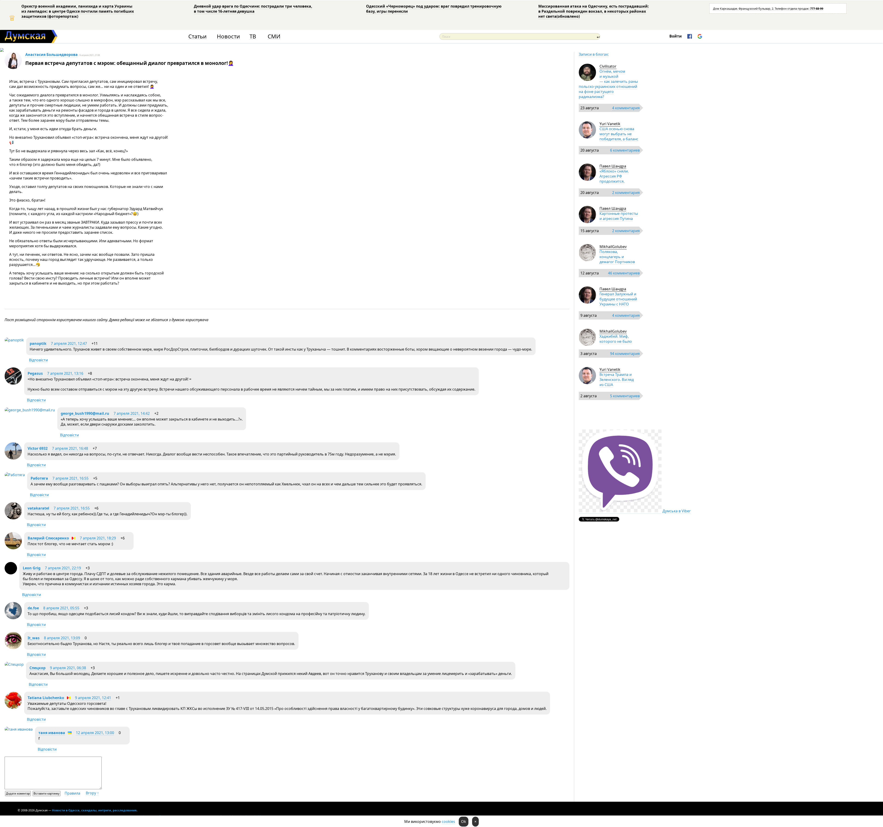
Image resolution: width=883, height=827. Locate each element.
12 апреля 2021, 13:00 (95, 732)
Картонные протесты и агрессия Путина (618, 216)
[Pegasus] (13, 383)
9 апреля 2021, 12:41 (93, 697)
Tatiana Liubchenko (46, 697)
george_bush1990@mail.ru (85, 413)
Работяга (39, 478)
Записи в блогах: (594, 54)
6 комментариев (625, 150)
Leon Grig (31, 568)
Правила (72, 793)
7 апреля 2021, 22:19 (63, 568)
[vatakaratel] (13, 518)
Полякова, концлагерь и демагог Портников (617, 256)
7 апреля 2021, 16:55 (70, 478)
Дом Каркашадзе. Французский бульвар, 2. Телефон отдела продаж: (768, 8)
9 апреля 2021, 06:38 (68, 667)
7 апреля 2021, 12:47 (69, 343)
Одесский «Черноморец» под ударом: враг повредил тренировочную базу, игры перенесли (434, 9)
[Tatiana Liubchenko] (13, 707)
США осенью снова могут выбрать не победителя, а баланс (618, 133)
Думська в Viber (676, 510)
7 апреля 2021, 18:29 (98, 538)
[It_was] (13, 647)
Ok (463, 821)
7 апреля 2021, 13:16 (65, 373)
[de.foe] (13, 617)
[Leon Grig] (11, 573)
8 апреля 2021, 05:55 (61, 608)
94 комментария (625, 353)
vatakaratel (38, 508)
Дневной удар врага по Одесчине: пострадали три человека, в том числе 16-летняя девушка (253, 9)
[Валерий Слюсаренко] (13, 547)
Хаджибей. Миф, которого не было (615, 339)
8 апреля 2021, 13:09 (62, 637)
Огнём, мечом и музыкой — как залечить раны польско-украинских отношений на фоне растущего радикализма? (608, 84)
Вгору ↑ (92, 792)
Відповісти (38, 360)
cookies (448, 821)
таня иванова (51, 732)
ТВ (252, 36)
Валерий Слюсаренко (48, 538)
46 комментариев (624, 273)
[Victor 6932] (13, 458)
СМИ (274, 36)
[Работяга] (15, 474)
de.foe (33, 608)
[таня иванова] (19, 729)
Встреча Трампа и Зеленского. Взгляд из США (616, 379)
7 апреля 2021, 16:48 (70, 448)
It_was (34, 637)
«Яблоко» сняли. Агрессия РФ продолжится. (614, 176)
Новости (228, 36)
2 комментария (626, 192)
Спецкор (37, 667)
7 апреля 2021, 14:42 (132, 413)
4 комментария (626, 107)
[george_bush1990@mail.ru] (30, 409)
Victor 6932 (38, 448)
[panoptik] (14, 340)
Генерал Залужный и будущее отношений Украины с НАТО (618, 299)
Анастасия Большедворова (51, 54)
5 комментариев (625, 395)
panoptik (38, 343)
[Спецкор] (14, 664)
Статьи (197, 36)
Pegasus (35, 373)
